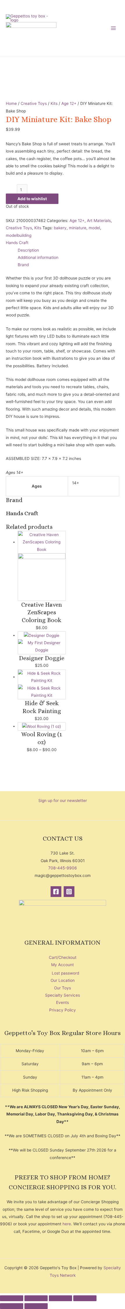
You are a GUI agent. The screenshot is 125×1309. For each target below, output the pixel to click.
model (94, 227)
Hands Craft (17, 242)
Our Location (63, 980)
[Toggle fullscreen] (36, 1298)
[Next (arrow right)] (36, 1306)
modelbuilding (18, 235)
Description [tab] (28, 250)
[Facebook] (56, 891)
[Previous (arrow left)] (11, 1306)
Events (62, 1002)
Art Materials (99, 220)
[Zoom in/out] (11, 1298)
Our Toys (62, 988)
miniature (77, 227)
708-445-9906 (62, 868)
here (67, 1224)
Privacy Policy (62, 1010)
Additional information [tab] (38, 257)
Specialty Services (62, 995)
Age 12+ (68, 103)
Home (11, 103)
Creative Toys (34, 103)
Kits (54, 103)
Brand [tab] (23, 264)
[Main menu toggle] (113, 28)
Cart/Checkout (62, 957)
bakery (60, 227)
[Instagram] (69, 891)
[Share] (60, 1298)
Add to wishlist (32, 198)
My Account (62, 964)
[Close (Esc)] (85, 1298)
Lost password (65, 973)
